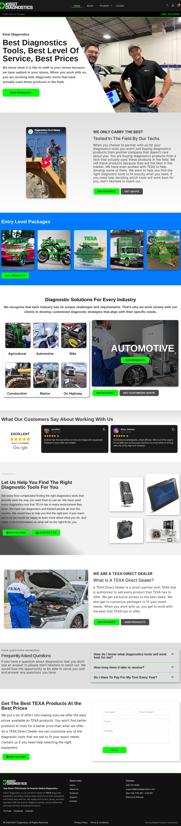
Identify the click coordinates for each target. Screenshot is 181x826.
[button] (94, 353)
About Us (74, 789)
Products (104, 5)
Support (73, 797)
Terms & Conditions (99, 822)
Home (77, 5)
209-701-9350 (170, 14)
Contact (120, 5)
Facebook (18, 811)
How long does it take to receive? (119, 667)
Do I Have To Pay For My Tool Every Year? (125, 677)
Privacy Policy (81, 822)
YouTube (7, 811)
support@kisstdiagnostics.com (140, 789)
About (90, 5)
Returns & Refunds (135, 797)
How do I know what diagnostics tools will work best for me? (130, 655)
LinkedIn (29, 811)
